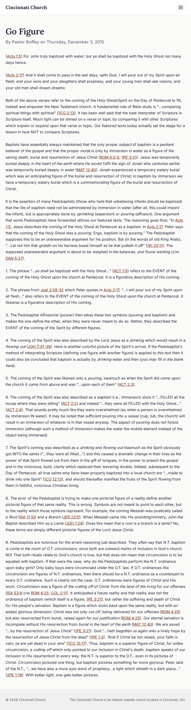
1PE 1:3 (97, 637)
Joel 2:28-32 (52, 290)
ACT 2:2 (69, 403)
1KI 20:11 (155, 245)
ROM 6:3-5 (109, 157)
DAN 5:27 (14, 258)
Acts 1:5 (14, 56)
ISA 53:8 (14, 593)
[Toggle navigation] (180, 7)
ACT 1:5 (120, 270)
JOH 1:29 (74, 523)
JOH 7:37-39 (39, 346)
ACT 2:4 (14, 409)
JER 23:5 (71, 517)
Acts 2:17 (15, 75)
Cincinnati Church (26, 7)
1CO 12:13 (53, 479)
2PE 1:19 (14, 675)
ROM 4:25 (40, 593)
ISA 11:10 (27, 517)
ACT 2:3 (126, 384)
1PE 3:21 (129, 157)
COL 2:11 (59, 593)
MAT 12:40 (86, 169)
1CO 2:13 (66, 113)
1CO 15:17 (76, 643)
